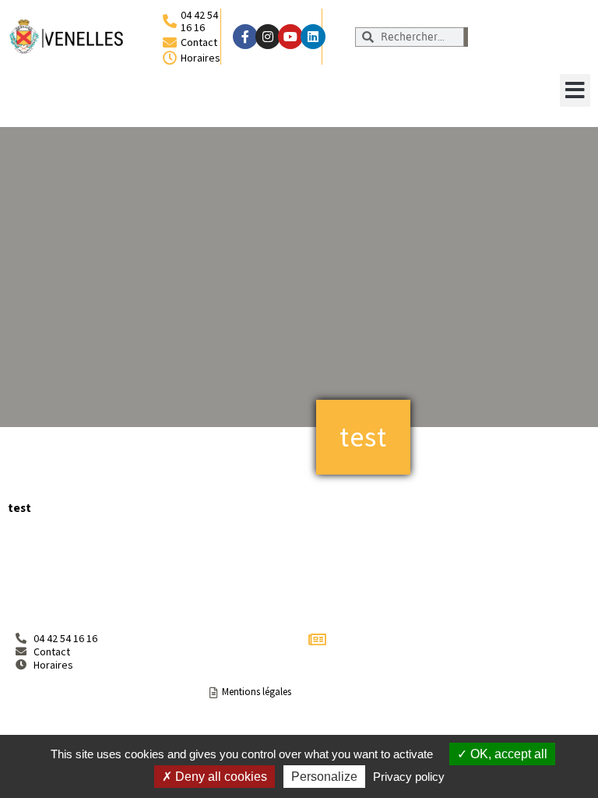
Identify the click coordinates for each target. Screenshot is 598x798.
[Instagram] (267, 36)
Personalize (324, 776)
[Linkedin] (313, 36)
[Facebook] (245, 36)
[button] (575, 90)
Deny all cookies (219, 776)
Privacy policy (409, 776)
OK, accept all (507, 754)
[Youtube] (290, 36)
